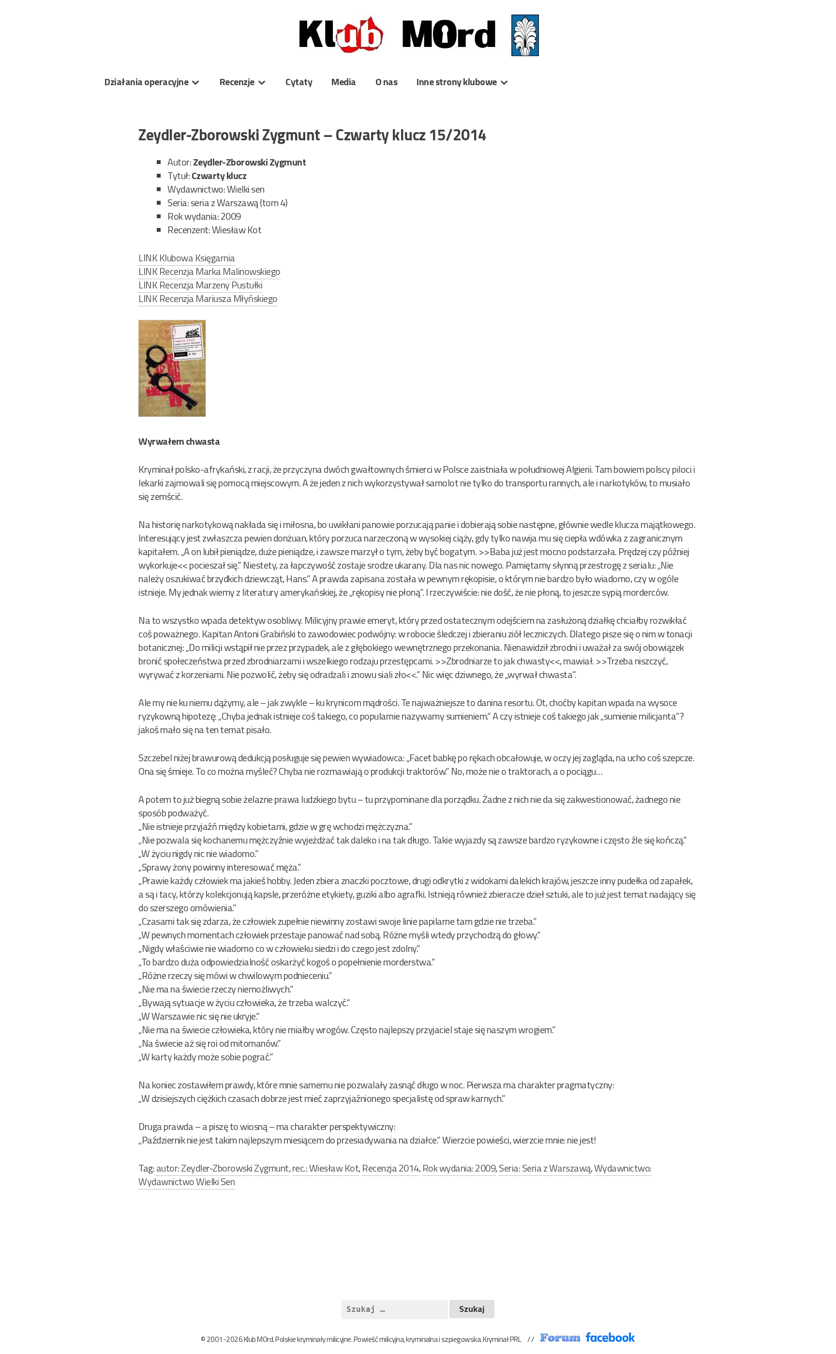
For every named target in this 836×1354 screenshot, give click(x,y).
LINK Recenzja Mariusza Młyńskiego (208, 298)
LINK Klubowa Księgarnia (186, 257)
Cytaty (298, 81)
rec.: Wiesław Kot (325, 1167)
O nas (386, 81)
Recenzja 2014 (390, 1167)
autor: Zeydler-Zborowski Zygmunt (222, 1167)
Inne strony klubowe (457, 81)
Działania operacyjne (146, 81)
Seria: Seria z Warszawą (545, 1167)
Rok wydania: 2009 (459, 1167)
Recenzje (237, 81)
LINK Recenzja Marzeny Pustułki (200, 284)
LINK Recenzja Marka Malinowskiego (209, 271)
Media (343, 81)
